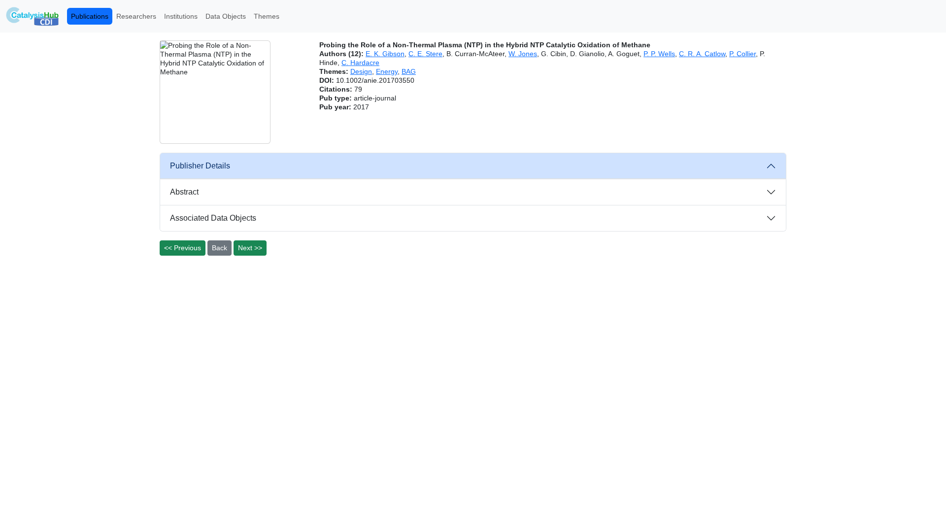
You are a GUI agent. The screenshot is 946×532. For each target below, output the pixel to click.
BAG (409, 71)
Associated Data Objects (213, 218)
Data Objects (225, 16)
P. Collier (742, 54)
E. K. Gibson (385, 54)
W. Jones (522, 54)
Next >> (250, 248)
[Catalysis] (32, 16)
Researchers (136, 16)
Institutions (181, 16)
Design (361, 71)
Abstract (184, 192)
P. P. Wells (659, 54)
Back (219, 248)
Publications (89, 16)
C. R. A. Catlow (702, 54)
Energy (387, 71)
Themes (266, 16)
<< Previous (182, 248)
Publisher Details (200, 166)
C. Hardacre (360, 62)
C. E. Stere (425, 54)
